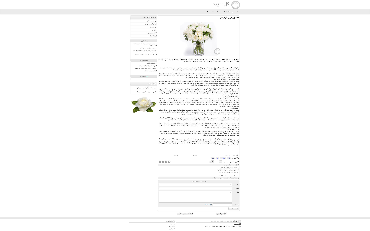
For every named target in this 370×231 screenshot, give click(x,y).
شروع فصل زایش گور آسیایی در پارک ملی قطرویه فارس (145, 55)
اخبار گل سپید (220, 213)
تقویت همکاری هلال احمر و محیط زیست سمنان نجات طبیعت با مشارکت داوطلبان (144, 44)
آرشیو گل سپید (171, 229)
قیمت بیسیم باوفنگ (151, 33)
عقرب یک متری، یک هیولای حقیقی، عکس (148, 48)
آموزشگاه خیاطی (152, 21)
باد (238, 127)
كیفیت (144, 92)
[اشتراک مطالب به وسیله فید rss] (160, 161)
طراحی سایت (153, 27)
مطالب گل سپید (224, 12)
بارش (154, 92)
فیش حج (154, 30)
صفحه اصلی (234, 12)
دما (211, 12)
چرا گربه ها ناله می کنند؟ (151, 63)
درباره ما (172, 224)
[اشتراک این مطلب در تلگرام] (166, 161)
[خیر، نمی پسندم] (212, 161)
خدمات (204, 12)
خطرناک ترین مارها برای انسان (150, 71)
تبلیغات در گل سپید (170, 227)
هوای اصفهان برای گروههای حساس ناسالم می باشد (228, 173)
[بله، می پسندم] (220, 161)
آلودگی (223, 158)
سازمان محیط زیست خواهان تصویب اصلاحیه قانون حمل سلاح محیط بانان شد (144, 51)
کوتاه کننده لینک (152, 36)
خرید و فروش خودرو (151, 24)
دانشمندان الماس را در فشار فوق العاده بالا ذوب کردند (227, 170)
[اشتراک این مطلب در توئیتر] (169, 161)
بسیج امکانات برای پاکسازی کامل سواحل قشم (229, 168)
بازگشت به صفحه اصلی (185, 213)
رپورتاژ (139, 88)
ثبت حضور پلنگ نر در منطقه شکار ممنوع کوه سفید (228, 175)
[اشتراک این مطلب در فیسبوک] (163, 161)
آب (216, 12)
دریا (149, 92)
